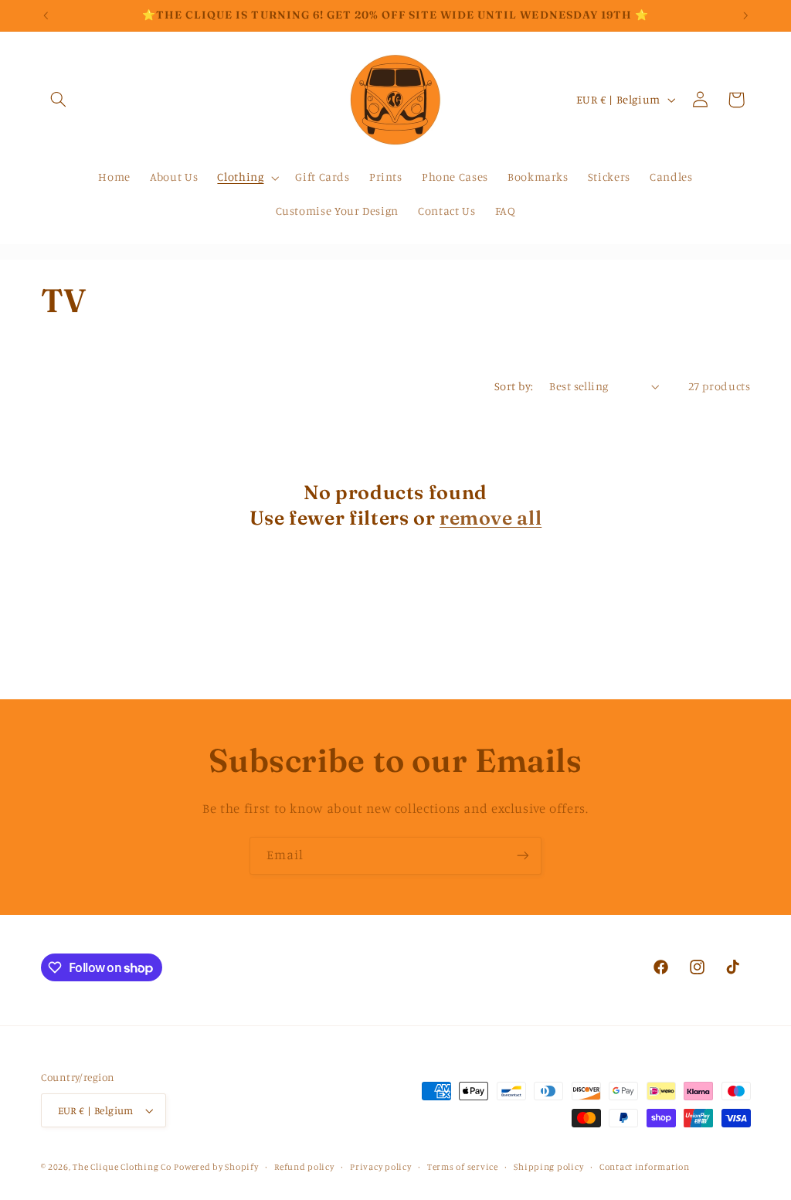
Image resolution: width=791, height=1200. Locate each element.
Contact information (644, 1166)
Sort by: (513, 386)
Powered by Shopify (216, 1166)
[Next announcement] (745, 15)
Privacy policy (380, 1166)
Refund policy (304, 1166)
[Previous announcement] (46, 15)
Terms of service (462, 1166)
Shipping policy (548, 1166)
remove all (490, 517)
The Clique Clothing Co (122, 1166)
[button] (58, 99)
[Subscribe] (523, 856)
